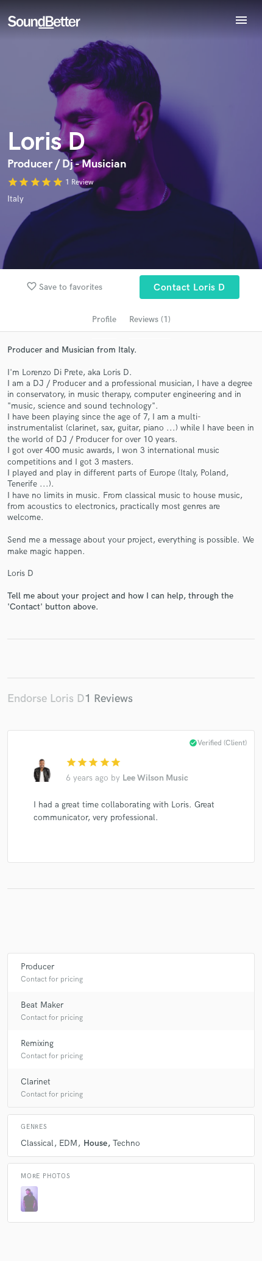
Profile (104, 319)
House (95, 1143)
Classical (37, 1143)
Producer (37, 966)
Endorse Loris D (46, 699)
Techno (126, 1143)
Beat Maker (42, 1005)
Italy (15, 199)
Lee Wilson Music (155, 778)
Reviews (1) (150, 319)
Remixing (37, 1043)
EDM (68, 1143)
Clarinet (36, 1082)
